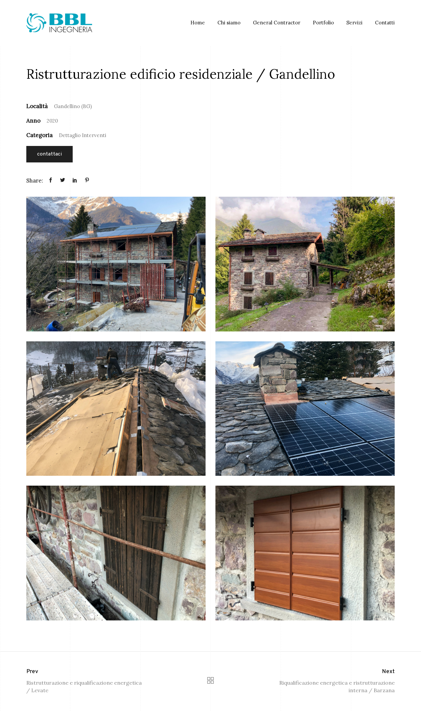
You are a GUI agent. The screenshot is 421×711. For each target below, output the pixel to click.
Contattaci (49, 154)
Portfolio (323, 22)
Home (197, 22)
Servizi (354, 22)
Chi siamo (228, 22)
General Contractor (276, 22)
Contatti (385, 22)
